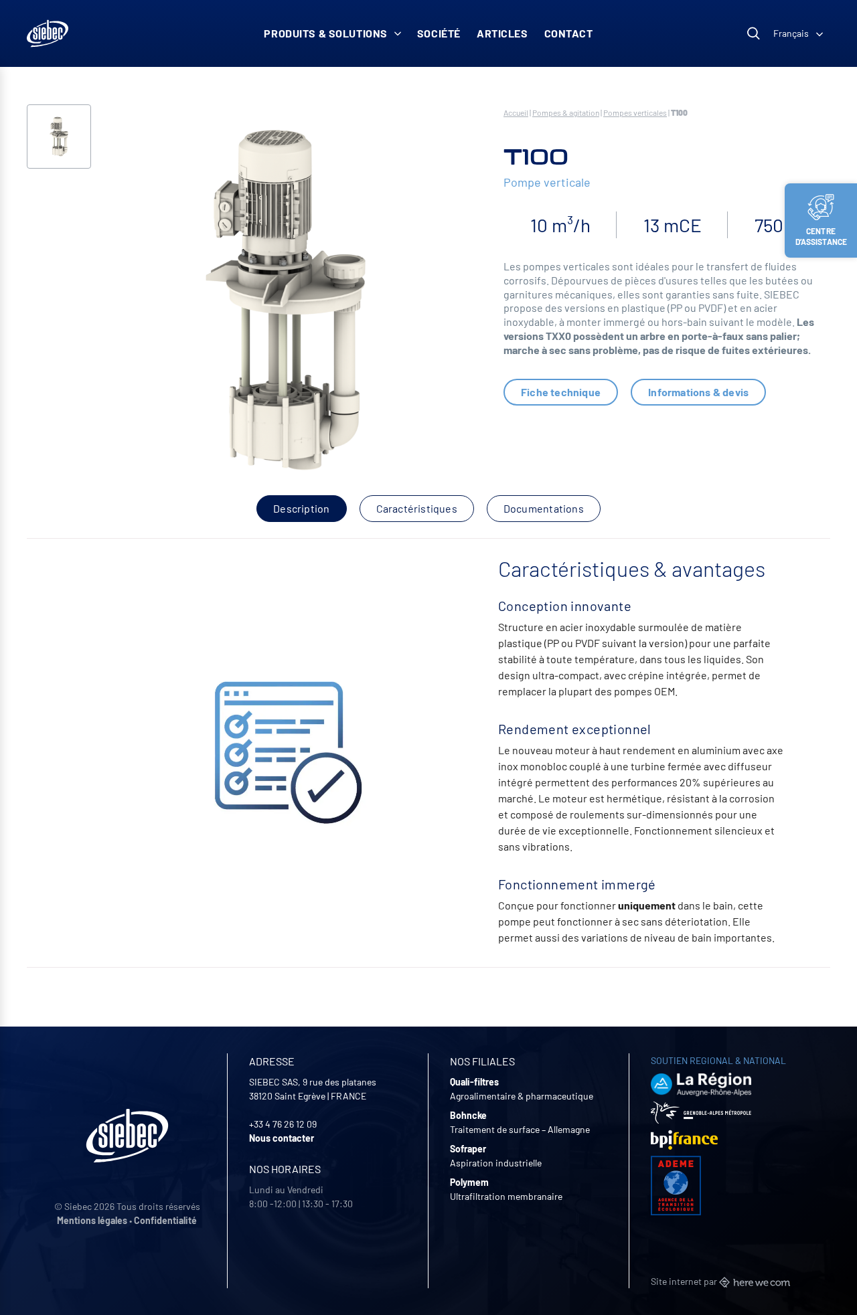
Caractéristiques (416, 508)
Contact (568, 33)
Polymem (469, 1182)
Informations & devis (698, 391)
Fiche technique (561, 391)
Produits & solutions (326, 33)
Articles (502, 33)
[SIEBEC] (47, 33)
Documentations (543, 508)
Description (301, 508)
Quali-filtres (474, 1081)
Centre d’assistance (821, 236)
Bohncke (468, 1115)
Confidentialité (165, 1220)
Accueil (515, 112)
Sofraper (468, 1148)
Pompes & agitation (565, 112)
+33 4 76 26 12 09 (283, 1124)
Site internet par (685, 1281)
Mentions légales (92, 1220)
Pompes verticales (635, 112)
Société (439, 33)
